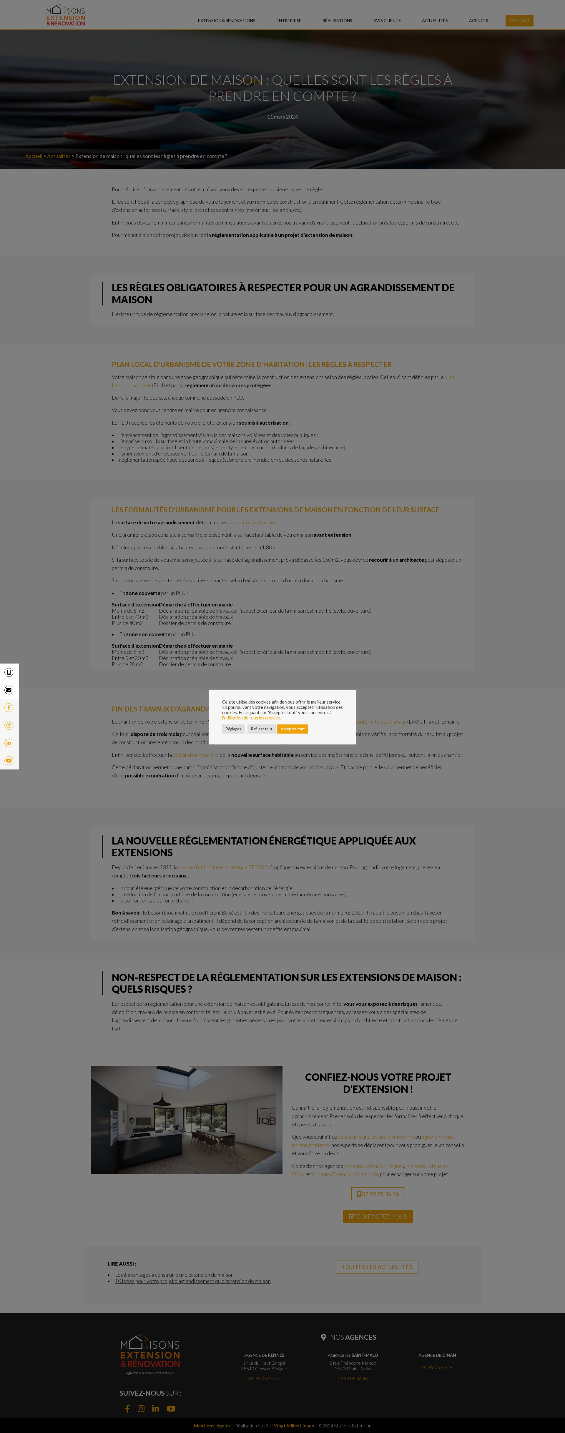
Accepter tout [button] (293, 729)
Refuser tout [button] (261, 729)
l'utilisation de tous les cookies (251, 717)
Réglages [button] (233, 729)
